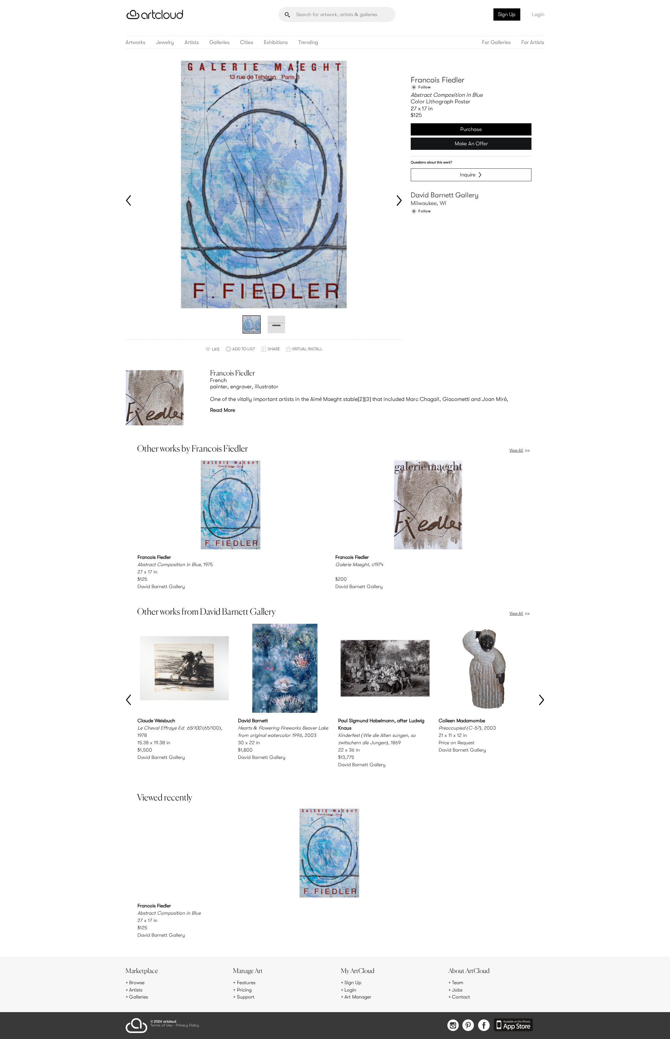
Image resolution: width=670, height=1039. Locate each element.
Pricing (244, 990)
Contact (461, 997)
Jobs (457, 990)
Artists (192, 42)
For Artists (532, 42)
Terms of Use (161, 1025)
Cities (246, 42)
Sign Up (506, 14)
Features (246, 982)
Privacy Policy (187, 1025)
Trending (308, 42)
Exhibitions (276, 42)
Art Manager (357, 997)
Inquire (468, 174)
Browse (136, 982)
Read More (222, 410)
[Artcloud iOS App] (513, 1025)
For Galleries (496, 42)
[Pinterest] (468, 1025)
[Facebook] (484, 1025)
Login (538, 14)
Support (245, 997)
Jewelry (165, 42)
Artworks (136, 42)
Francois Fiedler (437, 79)
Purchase (471, 129)
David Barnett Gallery (444, 195)
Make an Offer (471, 143)
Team (457, 982)
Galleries (219, 42)
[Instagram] (453, 1025)
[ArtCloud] (155, 14)
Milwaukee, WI (428, 203)
